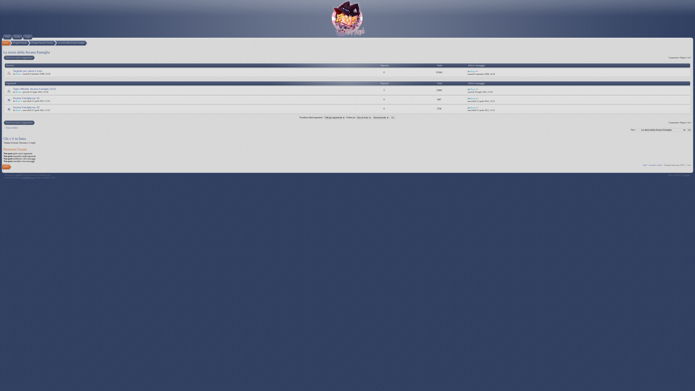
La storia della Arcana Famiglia (26, 52)
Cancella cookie (655, 165)
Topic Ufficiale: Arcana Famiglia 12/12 (34, 88)
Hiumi (18, 74)
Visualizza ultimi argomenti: (311, 117)
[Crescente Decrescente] (384, 117)
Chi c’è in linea (14, 138)
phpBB (18, 175)
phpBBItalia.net (28, 177)
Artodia (686, 175)
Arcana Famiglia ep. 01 (26, 98)
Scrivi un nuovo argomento (19, 57)
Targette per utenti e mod (27, 71)
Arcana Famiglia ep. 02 (26, 107)
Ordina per (351, 117)
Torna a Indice (12, 128)
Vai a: (633, 130)
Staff (645, 165)
